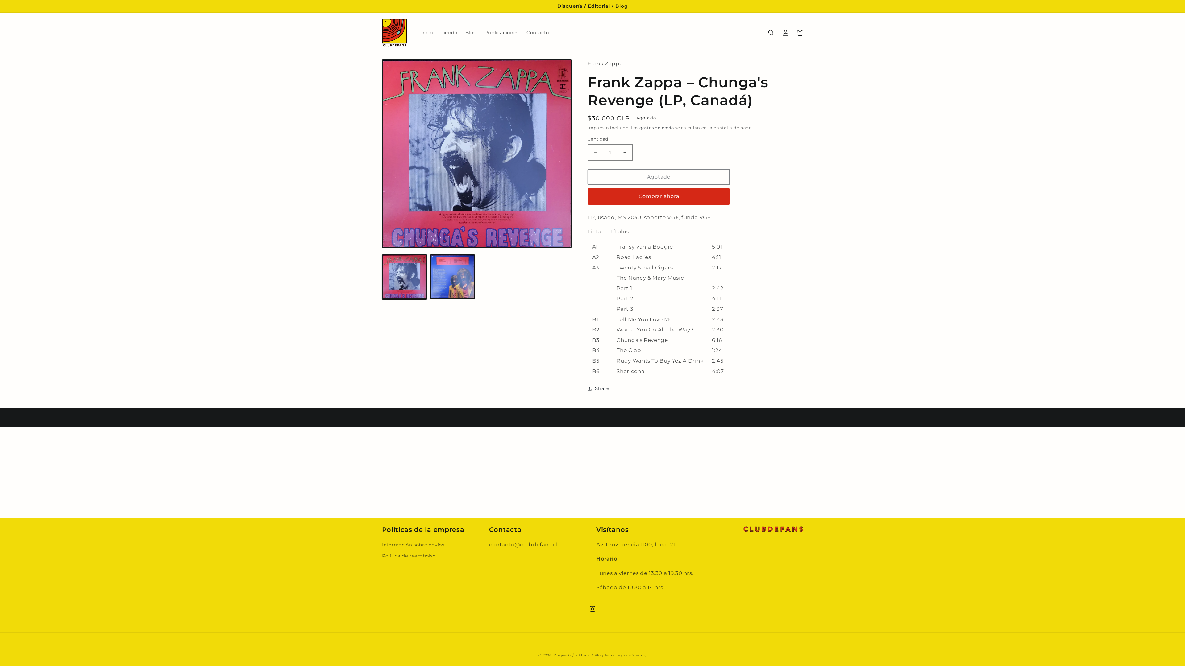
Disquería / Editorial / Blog (579, 655)
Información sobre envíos (413, 545)
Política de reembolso (409, 556)
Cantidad (598, 139)
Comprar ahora (659, 196)
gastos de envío (656, 127)
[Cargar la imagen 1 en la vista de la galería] (404, 276)
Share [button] (602, 388)
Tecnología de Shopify (625, 655)
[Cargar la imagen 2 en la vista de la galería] (452, 276)
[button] (771, 33)
